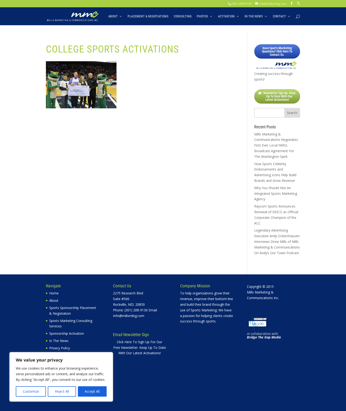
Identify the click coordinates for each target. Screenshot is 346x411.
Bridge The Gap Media (264, 337)
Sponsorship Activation (66, 333)
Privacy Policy (59, 348)
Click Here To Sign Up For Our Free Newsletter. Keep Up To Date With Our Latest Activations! (139, 347)
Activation (226, 16)
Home (54, 293)
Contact (279, 16)
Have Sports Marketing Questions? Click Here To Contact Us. (277, 51)
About (113, 16)
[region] (61, 377)
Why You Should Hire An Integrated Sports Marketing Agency (275, 193)
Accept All (92, 391)
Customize (31, 391)
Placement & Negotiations (148, 16)
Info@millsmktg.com (128, 315)
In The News (254, 16)
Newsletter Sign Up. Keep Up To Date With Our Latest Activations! (279, 96)
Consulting (183, 16)
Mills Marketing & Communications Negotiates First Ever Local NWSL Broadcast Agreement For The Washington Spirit (276, 145)
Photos (202, 16)
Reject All (62, 391)
